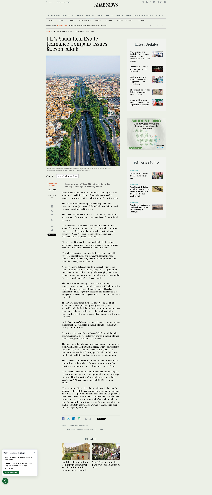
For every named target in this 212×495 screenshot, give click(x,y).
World (80, 16)
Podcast (160, 16)
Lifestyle (109, 16)
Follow (52, 235)
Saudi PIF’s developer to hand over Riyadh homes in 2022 (106, 465)
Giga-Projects (85, 21)
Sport (129, 16)
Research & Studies (143, 16)
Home (48, 31)
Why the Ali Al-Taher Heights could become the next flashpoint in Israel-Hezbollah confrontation (140, 191)
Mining (98, 21)
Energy (61, 21)
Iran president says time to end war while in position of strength (139, 102)
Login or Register (11, 472)
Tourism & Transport (125, 21)
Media (99, 16)
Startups (108, 21)
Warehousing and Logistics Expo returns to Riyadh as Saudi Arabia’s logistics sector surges (140, 56)
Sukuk (101, 429)
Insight (51, 21)
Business (90, 16)
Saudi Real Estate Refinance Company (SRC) (79, 429)
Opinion (119, 16)
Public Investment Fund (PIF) (79, 425)
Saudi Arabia (54, 16)
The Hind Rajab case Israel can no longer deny (139, 175)
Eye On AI (141, 21)
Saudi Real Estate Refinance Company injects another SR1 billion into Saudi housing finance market (76, 466)
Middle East (68, 16)
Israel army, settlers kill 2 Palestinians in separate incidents (86, 25)
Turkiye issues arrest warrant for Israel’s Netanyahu (139, 68)
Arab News (52, 2)
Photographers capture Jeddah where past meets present (140, 92)
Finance (72, 21)
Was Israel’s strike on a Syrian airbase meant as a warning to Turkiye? (140, 208)
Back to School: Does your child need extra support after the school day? (139, 80)
